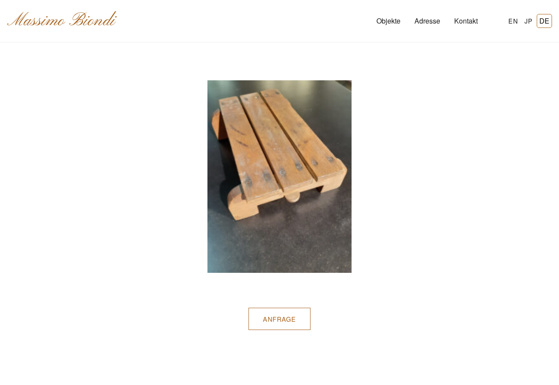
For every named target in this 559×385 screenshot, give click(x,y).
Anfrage (279, 318)
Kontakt (466, 21)
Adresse (427, 21)
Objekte (388, 21)
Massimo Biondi (61, 21)
